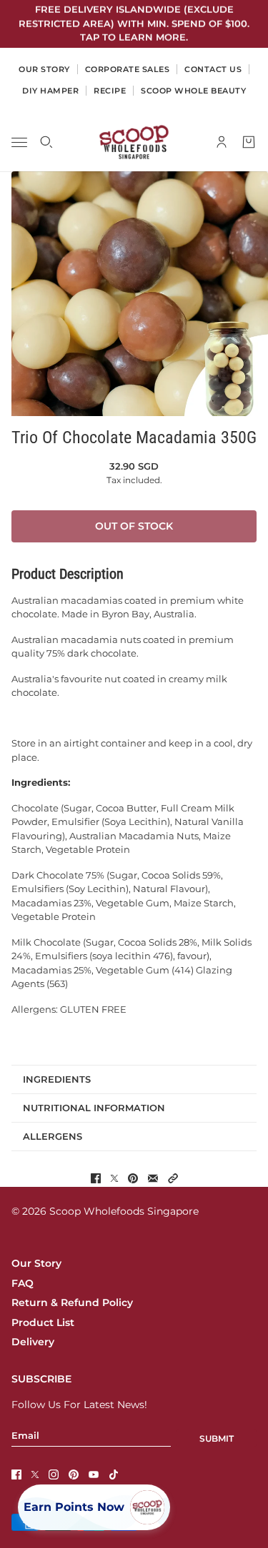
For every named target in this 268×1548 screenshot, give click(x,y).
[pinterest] (73, 1474)
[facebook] (16, 1474)
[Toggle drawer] (19, 141)
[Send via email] (153, 1178)
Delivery (32, 1341)
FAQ (22, 1283)
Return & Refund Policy (72, 1302)
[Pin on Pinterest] (133, 1178)
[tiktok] (113, 1474)
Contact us (213, 69)
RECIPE (110, 91)
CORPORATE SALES (127, 69)
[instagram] (53, 1474)
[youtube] (93, 1474)
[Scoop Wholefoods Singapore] (134, 142)
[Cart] (249, 142)
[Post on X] (114, 1178)
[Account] (221, 142)
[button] (173, 1178)
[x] (35, 1474)
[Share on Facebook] (96, 1178)
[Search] (46, 142)
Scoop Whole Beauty (193, 91)
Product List (42, 1322)
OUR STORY (44, 69)
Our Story (36, 1263)
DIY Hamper (50, 91)
